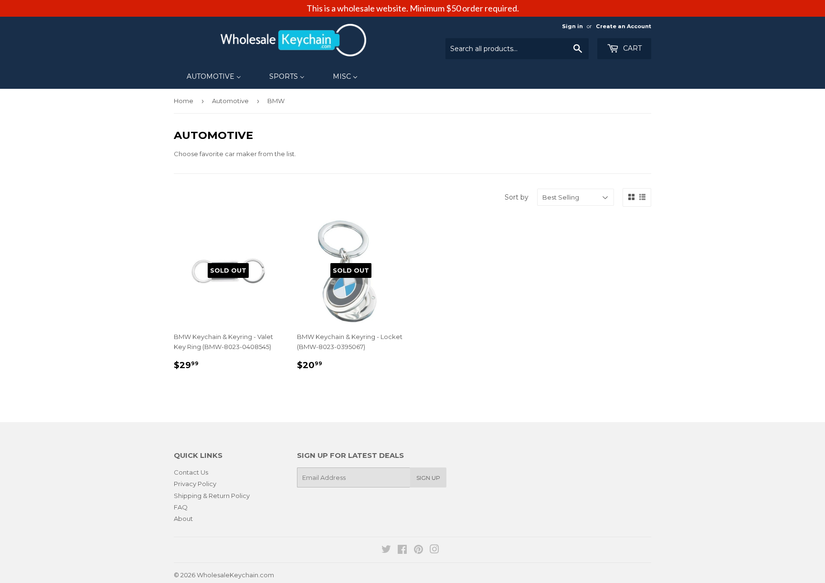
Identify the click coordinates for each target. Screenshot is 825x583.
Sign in (572, 26)
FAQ (181, 507)
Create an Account (623, 26)
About (183, 518)
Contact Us (191, 472)
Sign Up (428, 477)
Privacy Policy (195, 484)
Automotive (230, 101)
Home (183, 101)
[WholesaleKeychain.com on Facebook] (402, 550)
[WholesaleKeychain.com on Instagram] (434, 550)
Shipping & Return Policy (212, 495)
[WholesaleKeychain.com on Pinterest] (418, 550)
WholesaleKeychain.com (235, 575)
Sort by (517, 197)
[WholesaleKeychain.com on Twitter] (386, 550)
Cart (631, 48)
